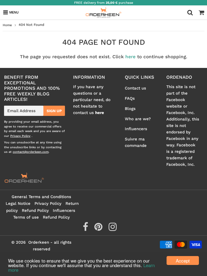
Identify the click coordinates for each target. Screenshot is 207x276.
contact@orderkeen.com (31, 152)
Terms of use (26, 217)
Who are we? (138, 118)
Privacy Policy (20, 136)
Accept (183, 260)
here (130, 56)
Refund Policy (35, 210)
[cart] (201, 12)
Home (7, 25)
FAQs (130, 98)
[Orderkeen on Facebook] (86, 228)
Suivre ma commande (136, 142)
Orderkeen (38, 242)
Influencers (136, 128)
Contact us (135, 88)
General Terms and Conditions (41, 196)
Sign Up (54, 111)
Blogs (130, 108)
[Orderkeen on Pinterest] (99, 228)
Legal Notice (18, 203)
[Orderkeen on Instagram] (112, 228)
